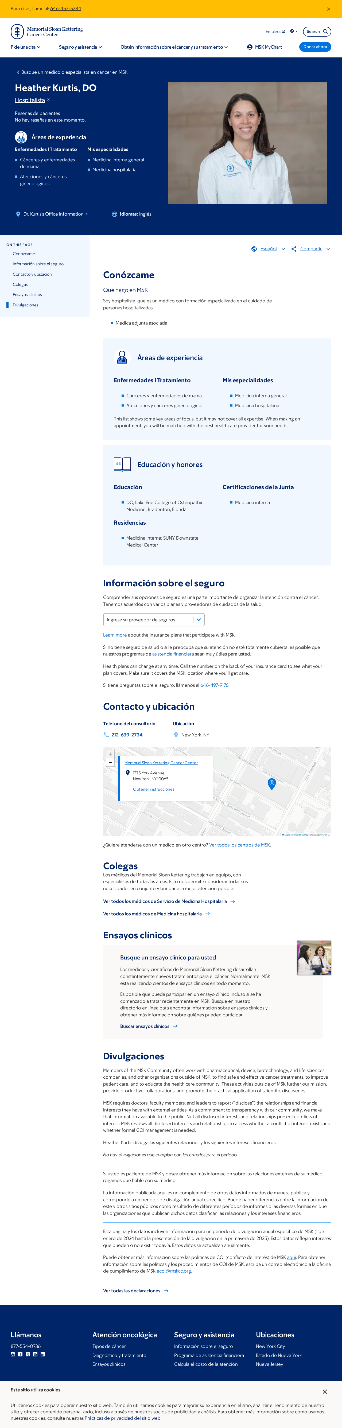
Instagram (13, 1354)
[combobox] (154, 619)
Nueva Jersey (269, 1364)
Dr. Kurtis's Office (54, 214)
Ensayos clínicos (27, 294)
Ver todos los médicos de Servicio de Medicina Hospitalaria (165, 901)
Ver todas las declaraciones (131, 1290)
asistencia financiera (173, 654)
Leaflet (287, 834)
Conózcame (24, 253)
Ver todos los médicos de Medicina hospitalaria (152, 913)
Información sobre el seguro (38, 264)
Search (313, 31)
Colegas (20, 284)
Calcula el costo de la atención (206, 1364)
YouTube (35, 1354)
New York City (270, 1346)
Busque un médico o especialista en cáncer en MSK (74, 72)
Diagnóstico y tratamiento (119, 1355)
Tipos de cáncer (109, 1346)
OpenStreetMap (301, 834)
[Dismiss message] (328, 8)
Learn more (115, 635)
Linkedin (43, 1354)
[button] (294, 31)
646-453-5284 (65, 8)
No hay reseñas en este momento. (50, 120)
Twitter (28, 1354)
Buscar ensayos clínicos (144, 1026)
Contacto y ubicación (32, 274)
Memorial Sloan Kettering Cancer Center (161, 762)
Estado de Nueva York (279, 1355)
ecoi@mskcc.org (174, 1271)
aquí (291, 1257)
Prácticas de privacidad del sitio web (123, 1418)
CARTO (325, 834)
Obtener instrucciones (153, 789)
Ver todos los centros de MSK (239, 845)
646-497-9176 (214, 685)
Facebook (20, 1354)
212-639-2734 (127, 735)
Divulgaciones (25, 305)
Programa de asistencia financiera (209, 1355)
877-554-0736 (26, 1346)
